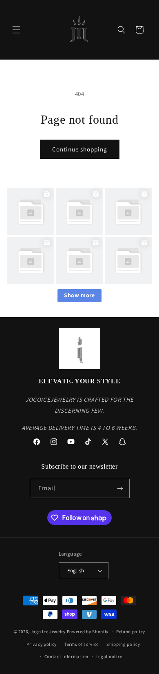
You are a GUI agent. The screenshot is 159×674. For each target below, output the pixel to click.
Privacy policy (41, 644)
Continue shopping (79, 149)
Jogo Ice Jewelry (48, 631)
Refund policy (130, 631)
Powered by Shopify (88, 631)
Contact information (66, 656)
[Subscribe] (120, 488)
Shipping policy (123, 644)
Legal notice (109, 656)
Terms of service (81, 644)
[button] (16, 30)
